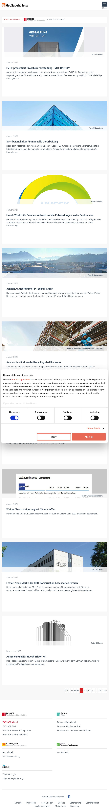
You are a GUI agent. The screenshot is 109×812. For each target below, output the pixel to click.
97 (72, 690)
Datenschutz (75, 803)
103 (93, 690)
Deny (53, 437)
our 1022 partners (20, 379)
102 (89, 690)
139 (104, 690)
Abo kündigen (47, 803)
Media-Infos (60, 806)
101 (85, 690)
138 (99, 690)
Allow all (89, 437)
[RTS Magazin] (27, 744)
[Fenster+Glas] (82, 714)
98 (75, 690)
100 (81, 690)
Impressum (31, 803)
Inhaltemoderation (42, 806)
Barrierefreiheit (92, 803)
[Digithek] (27, 766)
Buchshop (74, 806)
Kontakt (18, 803)
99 (78, 690)
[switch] (41, 418)
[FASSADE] (27, 714)
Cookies (61, 803)
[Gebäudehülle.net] (15, 5)
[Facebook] (69, 796)
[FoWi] (82, 744)
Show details (93, 428)
